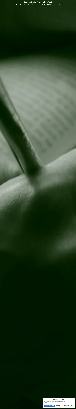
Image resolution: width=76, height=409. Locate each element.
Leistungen (38, 4)
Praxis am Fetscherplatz (20, 4)
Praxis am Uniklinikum (31, 4)
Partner (54, 4)
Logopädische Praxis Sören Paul (38, 2)
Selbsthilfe (49, 4)
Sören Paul (44, 4)
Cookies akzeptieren (49, 405)
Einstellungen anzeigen (68, 405)
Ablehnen (58, 405)
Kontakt (58, 4)
